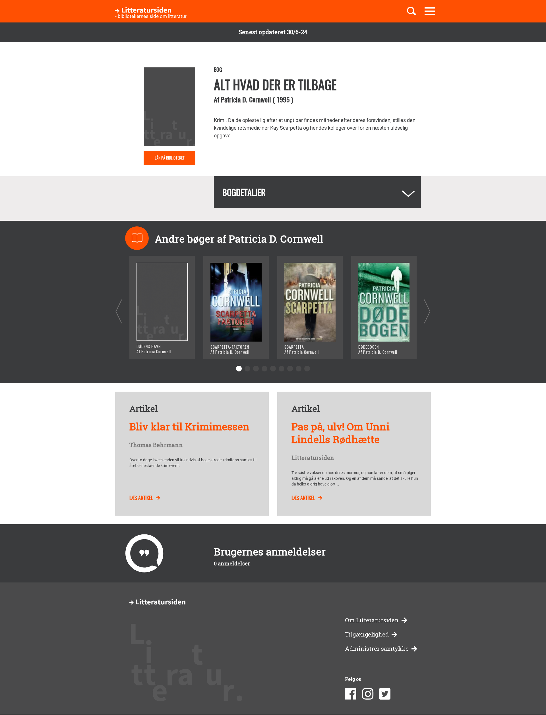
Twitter (384, 694)
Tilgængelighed (367, 634)
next (427, 311)
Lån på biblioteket (170, 158)
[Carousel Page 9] (307, 368)
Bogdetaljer (244, 192)
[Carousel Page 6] (281, 368)
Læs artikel (141, 497)
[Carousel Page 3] (256, 368)
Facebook (350, 694)
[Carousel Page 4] (264, 368)
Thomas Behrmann (156, 445)
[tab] (317, 192)
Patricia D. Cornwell (246, 99)
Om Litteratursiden (372, 620)
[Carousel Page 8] (298, 368)
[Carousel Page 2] (247, 368)
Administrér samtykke (377, 648)
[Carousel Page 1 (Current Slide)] (239, 368)
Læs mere (155, 347)
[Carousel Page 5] (273, 368)
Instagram (367, 694)
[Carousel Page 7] (290, 368)
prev (118, 311)
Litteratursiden (312, 458)
